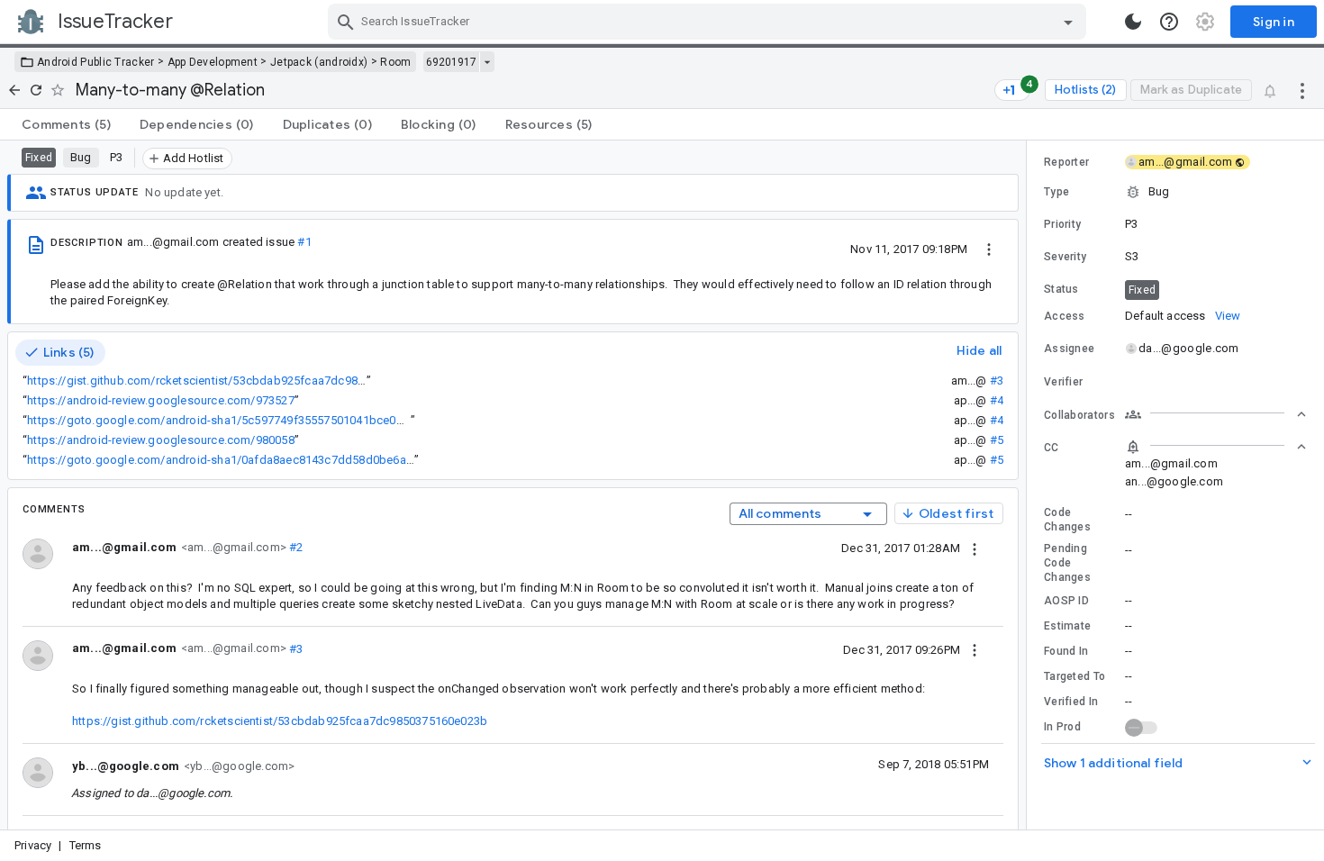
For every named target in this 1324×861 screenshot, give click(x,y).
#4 (996, 400)
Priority (1062, 224)
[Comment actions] (974, 547)
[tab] (66, 124)
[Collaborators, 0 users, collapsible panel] (1216, 414)
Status (1061, 289)
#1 (304, 242)
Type (1056, 192)
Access (1064, 316)
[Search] (346, 21)
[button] (1175, 192)
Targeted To (1074, 676)
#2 (295, 547)
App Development (213, 62)
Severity (1065, 256)
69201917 (451, 62)
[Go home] (14, 90)
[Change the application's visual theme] (1133, 22)
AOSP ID (1066, 600)
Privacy (32, 845)
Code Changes (1067, 519)
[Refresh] (36, 90)
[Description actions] (989, 248)
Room (395, 62)
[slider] (1029, 484)
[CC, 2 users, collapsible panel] (1216, 447)
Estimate (1067, 626)
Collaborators (1079, 415)
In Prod (1062, 727)
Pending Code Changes (1067, 563)
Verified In (1071, 701)
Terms (85, 845)
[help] (1169, 22)
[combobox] (709, 21)
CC (1051, 447)
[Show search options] (1068, 21)
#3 (996, 380)
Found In (1066, 651)
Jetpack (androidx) (318, 62)
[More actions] (1302, 90)
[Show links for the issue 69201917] (486, 62)
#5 (996, 440)
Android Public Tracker (96, 62)
